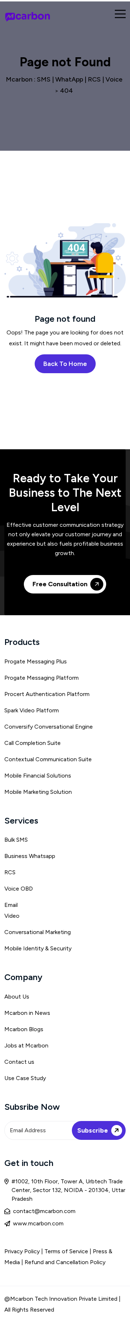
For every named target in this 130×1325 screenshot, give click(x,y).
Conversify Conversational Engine (48, 726)
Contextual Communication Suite (48, 759)
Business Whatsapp (29, 856)
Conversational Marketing (37, 932)
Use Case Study (25, 1078)
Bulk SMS (16, 839)
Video (12, 915)
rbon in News (33, 1012)
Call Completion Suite (32, 742)
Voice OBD (18, 888)
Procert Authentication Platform (47, 694)
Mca (10, 1012)
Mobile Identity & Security (38, 948)
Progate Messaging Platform (41, 677)
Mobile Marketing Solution (38, 791)
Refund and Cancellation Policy (65, 1262)
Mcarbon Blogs (23, 1029)
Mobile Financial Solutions (37, 775)
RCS (10, 872)
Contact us (19, 1061)
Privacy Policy (22, 1251)
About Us (16, 996)
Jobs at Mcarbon (26, 1045)
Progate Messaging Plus (35, 661)
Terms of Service (67, 1251)
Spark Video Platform (31, 710)
